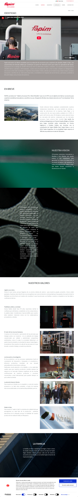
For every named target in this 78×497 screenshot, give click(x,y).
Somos (43, 5)
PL (73, 1)
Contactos (70, 5)
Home (37, 5)
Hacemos (49, 5)
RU (71, 1)
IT (66, 1)
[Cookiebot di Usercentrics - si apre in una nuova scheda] (8, 495)
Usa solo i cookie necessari (68, 485)
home (69, 10)
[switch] (35, 495)
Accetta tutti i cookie (67, 481)
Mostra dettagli (64, 494)
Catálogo (57, 5)
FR (69, 1)
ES (70, 1)
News (63, 5)
